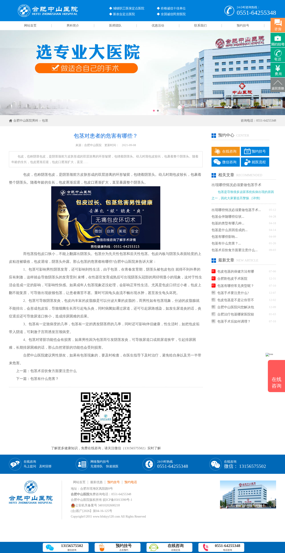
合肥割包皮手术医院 (232, 278)
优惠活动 (158, 25)
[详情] (256, 198)
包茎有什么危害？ (44, 379)
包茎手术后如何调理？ (234, 321)
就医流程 (259, 162)
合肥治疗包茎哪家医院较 (235, 314)
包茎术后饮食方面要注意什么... (235, 250)
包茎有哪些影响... (225, 236)
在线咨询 (229, 151)
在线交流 (176, 547)
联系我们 (200, 25)
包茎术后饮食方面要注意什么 (53, 371)
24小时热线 (172, 464)
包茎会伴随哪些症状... (228, 216)
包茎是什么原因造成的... (230, 230)
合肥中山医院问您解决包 (235, 307)
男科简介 (73, 25)
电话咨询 (227, 547)
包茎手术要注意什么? (233, 293)
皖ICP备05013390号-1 (117, 499)
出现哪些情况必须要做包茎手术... (236, 210)
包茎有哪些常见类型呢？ (235, 286)
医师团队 (115, 25)
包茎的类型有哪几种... (228, 223)
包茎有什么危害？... (226, 243)
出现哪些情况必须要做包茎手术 (236, 185)
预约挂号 (243, 25)
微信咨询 (229, 162)
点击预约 (124, 547)
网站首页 (30, 25)
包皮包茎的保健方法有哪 (235, 271)
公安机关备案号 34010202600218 (97, 505)
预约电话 (130, 482)
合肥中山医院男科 (25, 120)
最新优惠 (96, 482)
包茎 (45, 120)
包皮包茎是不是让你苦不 (235, 300)
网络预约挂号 (104, 464)
